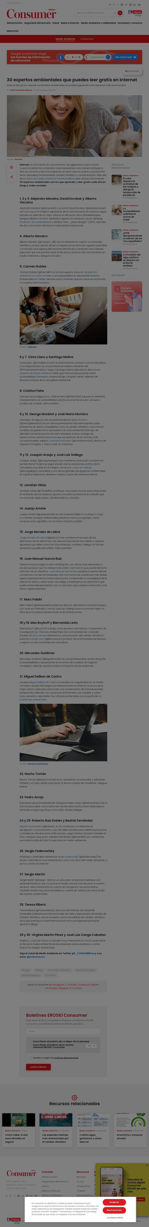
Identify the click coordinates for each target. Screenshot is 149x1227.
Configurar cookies (115, 1217)
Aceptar (114, 1202)
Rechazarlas (114, 1210)
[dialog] (80, 1209)
